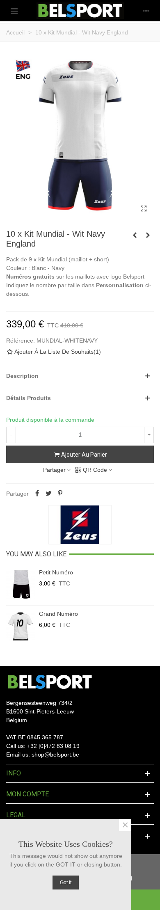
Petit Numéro (56, 572)
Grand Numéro (58, 613)
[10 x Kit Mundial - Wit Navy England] (143, 209)
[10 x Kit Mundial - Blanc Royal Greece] (134, 235)
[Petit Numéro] (20, 584)
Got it (65, 882)
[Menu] (14, 10)
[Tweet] (48, 493)
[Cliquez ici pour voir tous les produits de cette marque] (80, 524)
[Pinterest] (60, 493)
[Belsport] (80, 10)
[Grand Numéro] (20, 626)
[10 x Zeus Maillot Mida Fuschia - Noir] (148, 235)
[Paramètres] (146, 10)
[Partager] (37, 493)
